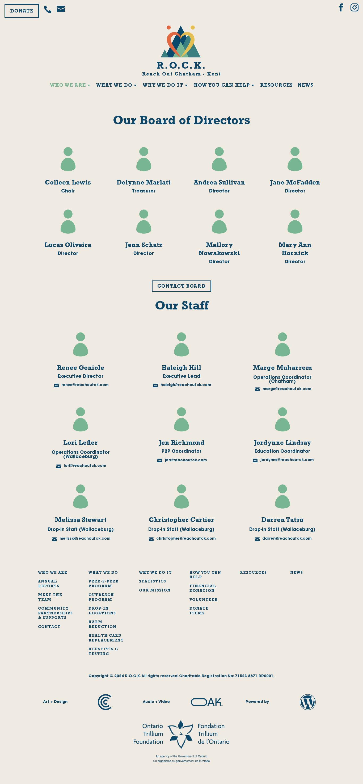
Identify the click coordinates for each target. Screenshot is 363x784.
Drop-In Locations (102, 611)
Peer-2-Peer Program (103, 584)
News (305, 85)
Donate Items (199, 611)
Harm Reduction (102, 625)
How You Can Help (222, 85)
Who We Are (68, 85)
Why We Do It (163, 85)
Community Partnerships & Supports (55, 613)
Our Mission (155, 591)
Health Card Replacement (106, 638)
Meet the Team (50, 597)
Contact (49, 627)
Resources (276, 85)
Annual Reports (48, 584)
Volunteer (203, 600)
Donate (21, 11)
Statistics (152, 582)
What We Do (114, 85)
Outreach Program (101, 597)
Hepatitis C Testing (103, 652)
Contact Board (181, 286)
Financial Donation (202, 589)
